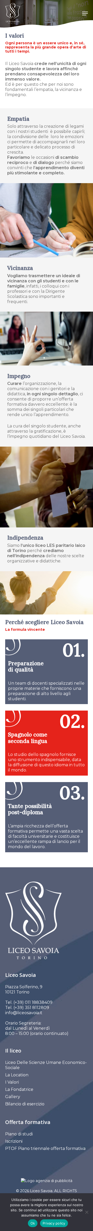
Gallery (12, 1096)
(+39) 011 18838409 (32, 1002)
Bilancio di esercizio (24, 1103)
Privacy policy (54, 1223)
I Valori (12, 1082)
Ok (32, 1223)
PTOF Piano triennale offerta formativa (45, 1148)
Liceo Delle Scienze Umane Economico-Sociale (46, 1065)
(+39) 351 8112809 (30, 1007)
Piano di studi (19, 1134)
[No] (86, 1212)
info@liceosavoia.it (23, 1012)
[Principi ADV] (46, 1182)
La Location (16, 1074)
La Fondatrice (19, 1089)
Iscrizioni (13, 1141)
